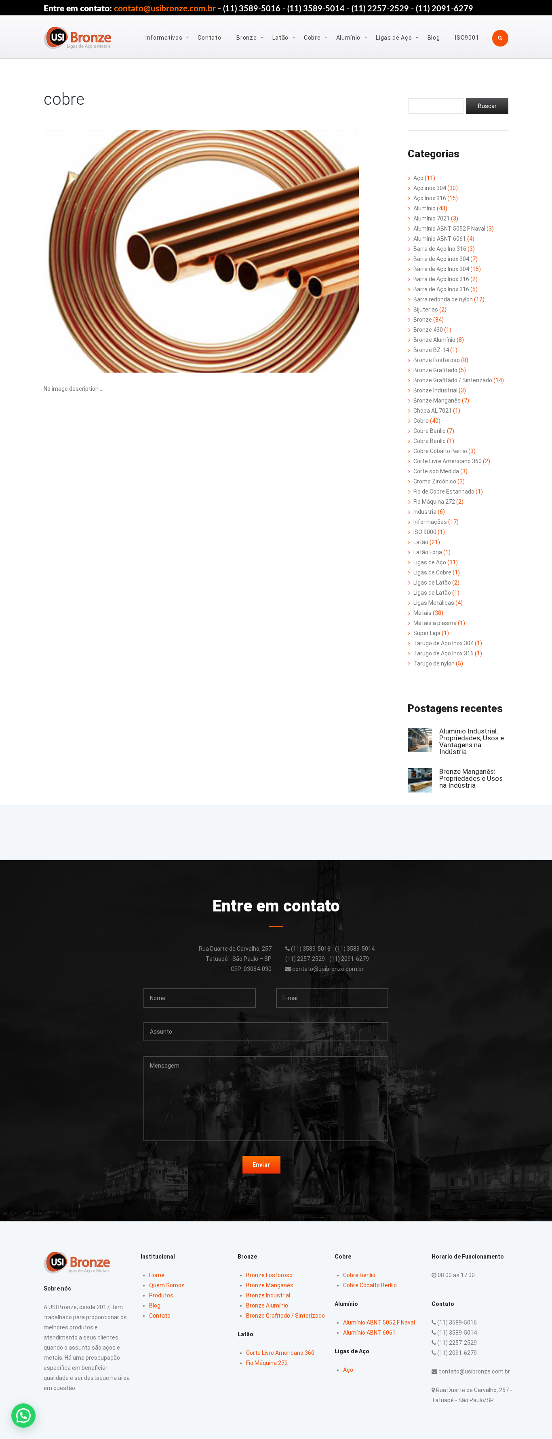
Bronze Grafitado (435, 370)
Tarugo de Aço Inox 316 (443, 653)
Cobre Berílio (429, 431)
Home (156, 1275)
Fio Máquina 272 (434, 501)
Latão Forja (427, 552)
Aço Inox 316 (429, 198)
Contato (209, 37)
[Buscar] (487, 106)
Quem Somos (167, 1285)
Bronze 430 (428, 329)
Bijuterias (425, 309)
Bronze (246, 37)
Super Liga (426, 633)
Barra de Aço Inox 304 (441, 269)
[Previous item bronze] (122, 251)
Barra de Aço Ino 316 (439, 249)
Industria (424, 512)
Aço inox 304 (429, 188)
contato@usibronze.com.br (165, 8)
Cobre (312, 37)
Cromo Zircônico (434, 481)
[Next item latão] (280, 251)
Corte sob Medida (436, 471)
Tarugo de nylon (434, 663)
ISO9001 (467, 37)
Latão (280, 37)
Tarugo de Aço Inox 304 (443, 643)
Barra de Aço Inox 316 (441, 279)
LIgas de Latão (432, 582)
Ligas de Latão (432, 592)
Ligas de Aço (394, 37)
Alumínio (348, 37)
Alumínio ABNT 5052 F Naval (449, 228)
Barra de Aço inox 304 (441, 259)
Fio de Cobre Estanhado (443, 491)
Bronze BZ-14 (431, 350)
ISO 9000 (424, 532)
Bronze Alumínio (434, 340)
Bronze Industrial (435, 390)
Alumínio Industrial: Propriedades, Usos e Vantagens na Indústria (471, 741)
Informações (430, 522)
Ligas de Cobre (432, 572)
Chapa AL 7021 (432, 410)
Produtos (161, 1295)
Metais (422, 613)
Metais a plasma (435, 623)
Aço (418, 178)
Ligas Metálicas (433, 603)
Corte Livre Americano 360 (447, 461)
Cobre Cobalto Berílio (440, 451)
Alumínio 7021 (431, 218)
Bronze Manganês (437, 400)
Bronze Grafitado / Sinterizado (452, 380)
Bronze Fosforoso (436, 360)
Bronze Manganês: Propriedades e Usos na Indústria (471, 778)
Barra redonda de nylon (443, 299)
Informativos (163, 37)
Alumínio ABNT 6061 (439, 238)
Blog (434, 37)
